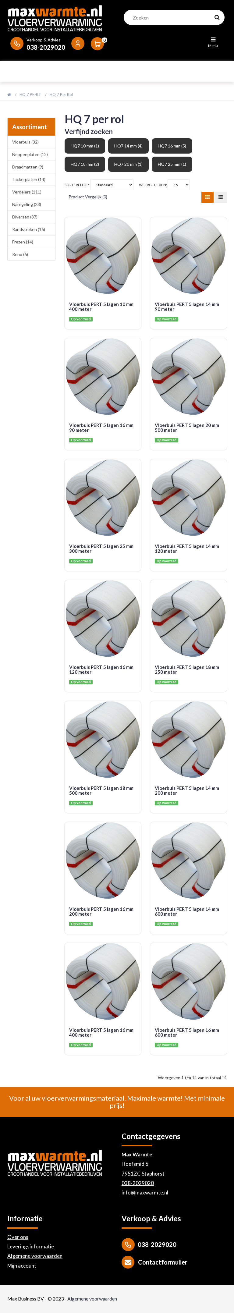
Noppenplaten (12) (30, 154)
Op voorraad (81, 319)
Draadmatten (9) (27, 166)
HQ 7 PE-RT (30, 94)
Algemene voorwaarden (34, 1256)
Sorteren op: (77, 185)
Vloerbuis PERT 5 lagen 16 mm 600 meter (187, 1032)
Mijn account (21, 1265)
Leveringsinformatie (30, 1246)
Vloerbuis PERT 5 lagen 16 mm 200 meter (101, 911)
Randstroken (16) (28, 229)
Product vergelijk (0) (88, 196)
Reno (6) (20, 254)
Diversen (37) (24, 216)
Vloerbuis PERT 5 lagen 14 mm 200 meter (187, 790)
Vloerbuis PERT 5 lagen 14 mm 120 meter (187, 548)
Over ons (17, 1237)
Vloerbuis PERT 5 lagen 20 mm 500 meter (187, 427)
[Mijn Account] (77, 42)
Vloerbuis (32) (25, 141)
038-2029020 (138, 1183)
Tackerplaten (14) (28, 179)
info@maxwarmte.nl (145, 1192)
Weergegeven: (153, 185)
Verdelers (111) (26, 191)
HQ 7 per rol (61, 94)
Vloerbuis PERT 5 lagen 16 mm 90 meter (101, 427)
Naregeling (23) (26, 204)
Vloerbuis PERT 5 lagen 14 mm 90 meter (187, 306)
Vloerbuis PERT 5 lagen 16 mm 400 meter (101, 1032)
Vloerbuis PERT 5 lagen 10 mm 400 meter (101, 306)
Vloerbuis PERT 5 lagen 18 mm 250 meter (187, 669)
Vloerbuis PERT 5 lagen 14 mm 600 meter (187, 911)
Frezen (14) (22, 241)
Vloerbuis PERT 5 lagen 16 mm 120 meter (101, 669)
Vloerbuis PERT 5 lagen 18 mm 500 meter (101, 790)
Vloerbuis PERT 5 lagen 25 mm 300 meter (101, 548)
